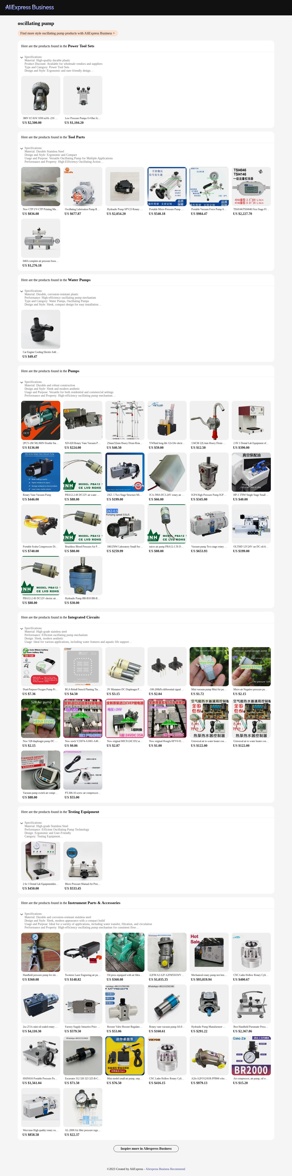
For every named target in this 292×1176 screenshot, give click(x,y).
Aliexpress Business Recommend (165, 1169)
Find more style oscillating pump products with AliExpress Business (66, 33)
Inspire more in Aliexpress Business (146, 1148)
